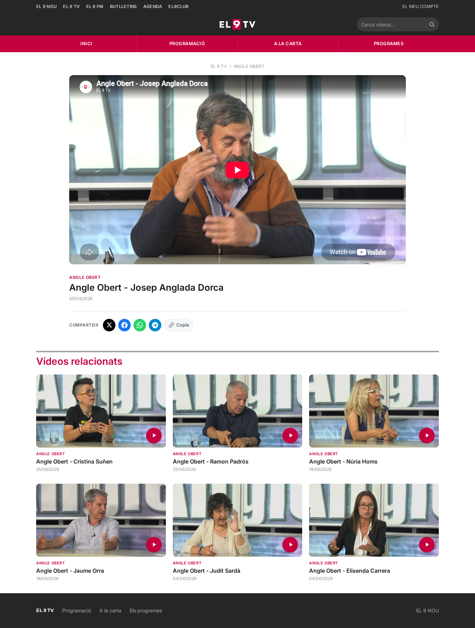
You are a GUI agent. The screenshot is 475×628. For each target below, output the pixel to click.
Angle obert (249, 66)
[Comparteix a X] (109, 325)
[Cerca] (431, 24)
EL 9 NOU (46, 6)
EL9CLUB (178, 6)
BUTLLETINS (123, 6)
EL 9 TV (71, 6)
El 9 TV (219, 66)
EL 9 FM (95, 6)
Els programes (146, 610)
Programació (187, 43)
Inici (86, 43)
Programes (389, 43)
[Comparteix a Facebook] (124, 325)
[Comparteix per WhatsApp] (140, 325)
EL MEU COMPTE (420, 6)
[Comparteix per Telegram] (155, 325)
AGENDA (152, 6)
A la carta (288, 43)
